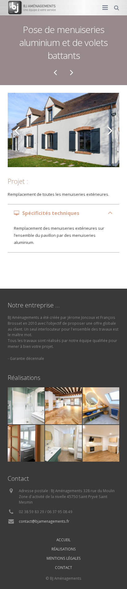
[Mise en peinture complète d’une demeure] (55, 72)
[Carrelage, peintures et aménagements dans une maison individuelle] (71, 72)
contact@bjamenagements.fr (44, 521)
